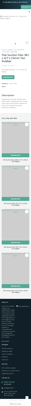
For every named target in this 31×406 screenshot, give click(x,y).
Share (4, 86)
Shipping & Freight (7, 351)
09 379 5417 (7, 384)
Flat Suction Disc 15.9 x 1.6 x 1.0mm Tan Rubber (15, 248)
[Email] (12, 86)
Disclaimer (5, 356)
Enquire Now (26, 7)
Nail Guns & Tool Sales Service (10, 370)
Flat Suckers (6, 52)
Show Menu (3, 12)
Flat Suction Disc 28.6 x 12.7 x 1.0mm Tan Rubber (15, 160)
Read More (5, 341)
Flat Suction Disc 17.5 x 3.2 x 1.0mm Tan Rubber (15, 204)
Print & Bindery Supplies (9, 368)
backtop (26, 397)
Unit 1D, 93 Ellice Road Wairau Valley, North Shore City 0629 (10, 393)
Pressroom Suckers (19, 49)
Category (5, 83)
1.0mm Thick (14, 52)
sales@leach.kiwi (9, 388)
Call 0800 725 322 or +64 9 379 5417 (16, 2)
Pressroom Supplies (7, 49)
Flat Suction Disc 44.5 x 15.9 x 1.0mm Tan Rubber (15, 291)
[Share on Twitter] (9, 86)
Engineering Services (7, 373)
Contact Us (5, 359)
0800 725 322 (9, 382)
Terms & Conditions (7, 354)
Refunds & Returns (7, 348)
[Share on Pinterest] (14, 86)
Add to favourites (27, 124)
